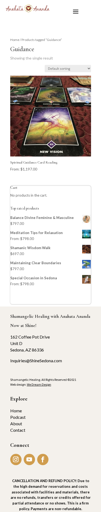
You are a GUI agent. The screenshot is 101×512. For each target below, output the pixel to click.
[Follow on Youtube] (29, 459)
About (16, 423)
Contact (17, 430)
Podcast (18, 417)
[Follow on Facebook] (42, 459)
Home (14, 40)
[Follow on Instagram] (16, 459)
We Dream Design (39, 384)
